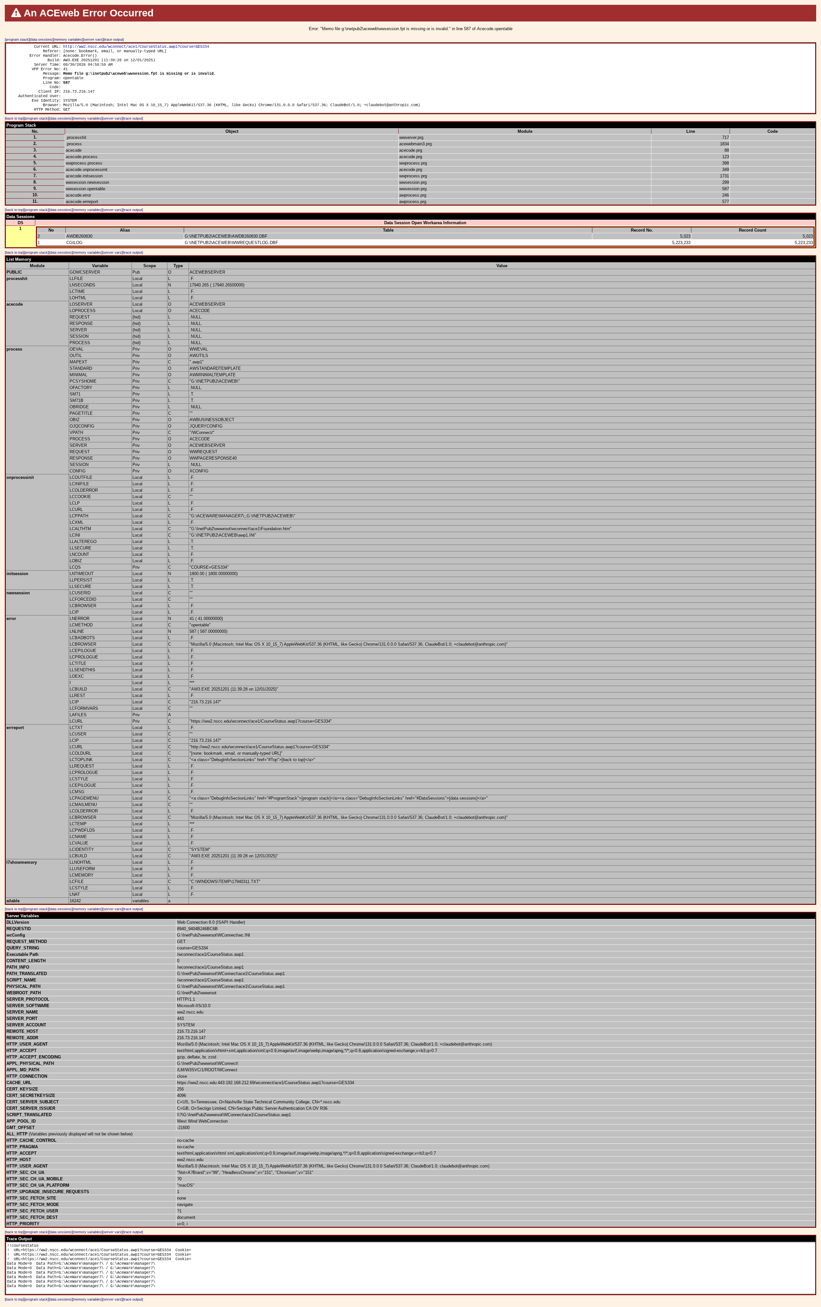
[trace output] (113, 39)
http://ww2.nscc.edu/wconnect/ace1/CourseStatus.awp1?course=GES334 (136, 47)
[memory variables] (68, 39)
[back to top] (14, 118)
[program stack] (17, 39)
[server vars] (93, 39)
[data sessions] (41, 39)
